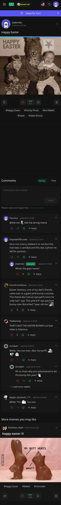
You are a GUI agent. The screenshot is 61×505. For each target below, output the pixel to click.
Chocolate (40, 486)
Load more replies (21, 386)
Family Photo (32, 110)
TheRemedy (15, 321)
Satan (22, 115)
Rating (42, 180)
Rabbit (27, 486)
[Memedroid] (11, 4)
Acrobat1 (14, 346)
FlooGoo (13, 218)
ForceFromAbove (18, 285)
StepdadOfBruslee (18, 239)
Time (53, 180)
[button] (49, 4)
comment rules (36, 207)
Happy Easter (13, 110)
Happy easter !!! (13, 434)
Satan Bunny (36, 115)
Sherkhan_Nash (15, 427)
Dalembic (17, 22)
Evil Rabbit (49, 110)
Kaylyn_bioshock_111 (20, 397)
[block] (57, 24)
